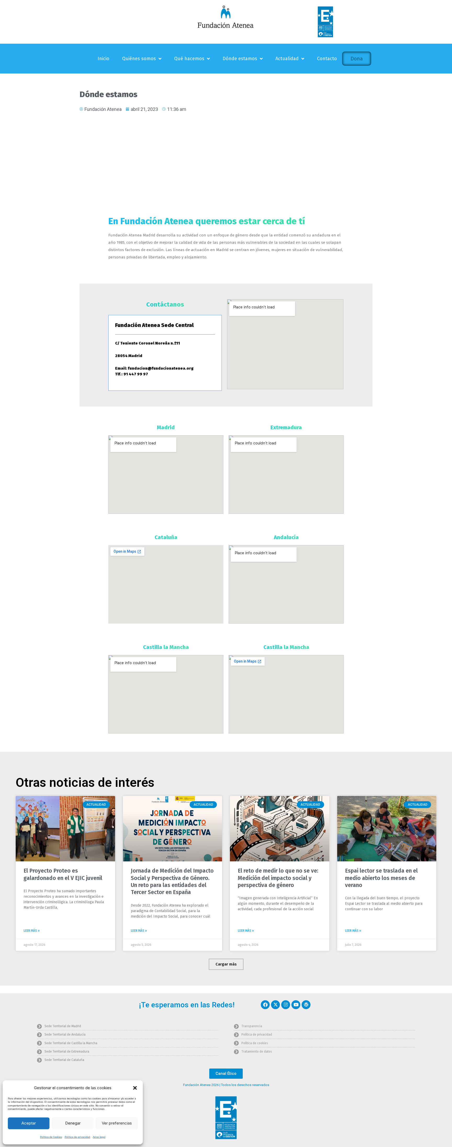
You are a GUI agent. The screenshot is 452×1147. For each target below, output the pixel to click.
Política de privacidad (77, 1136)
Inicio (103, 58)
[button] (135, 1088)
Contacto (327, 58)
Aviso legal (99, 1136)
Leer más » (32, 931)
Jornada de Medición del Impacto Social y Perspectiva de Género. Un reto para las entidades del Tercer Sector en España (172, 881)
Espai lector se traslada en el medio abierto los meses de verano (381, 878)
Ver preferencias (117, 1123)
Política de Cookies (51, 1136)
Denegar (73, 1123)
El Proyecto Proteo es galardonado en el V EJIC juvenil (63, 874)
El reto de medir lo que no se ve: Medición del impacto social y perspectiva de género (278, 878)
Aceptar (28, 1123)
